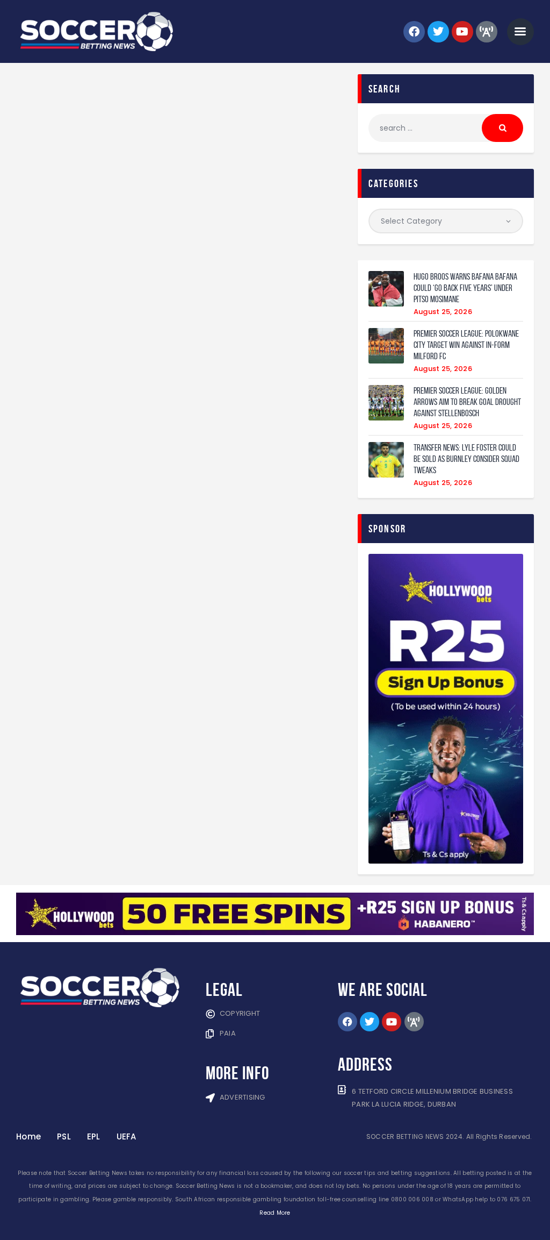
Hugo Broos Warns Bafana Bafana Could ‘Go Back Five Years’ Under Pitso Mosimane (465, 288)
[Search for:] (445, 128)
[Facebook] (414, 31)
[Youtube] (462, 31)
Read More (274, 1213)
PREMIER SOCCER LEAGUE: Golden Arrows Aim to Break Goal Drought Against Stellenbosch (467, 402)
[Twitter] (438, 31)
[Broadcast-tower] (486, 31)
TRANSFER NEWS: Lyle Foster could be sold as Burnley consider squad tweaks (466, 459)
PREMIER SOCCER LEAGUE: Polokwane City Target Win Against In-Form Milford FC (466, 345)
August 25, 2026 (443, 312)
